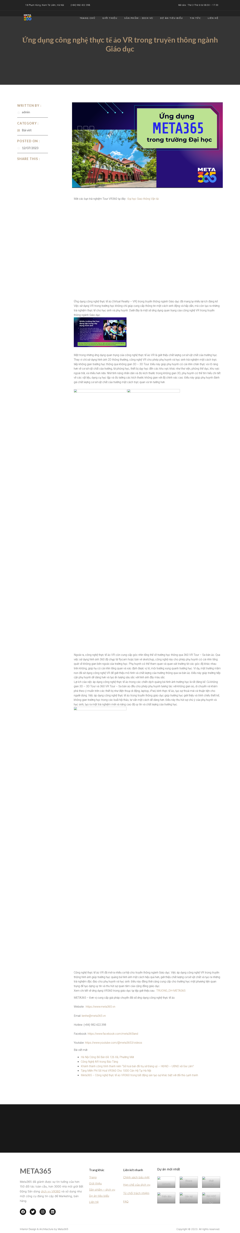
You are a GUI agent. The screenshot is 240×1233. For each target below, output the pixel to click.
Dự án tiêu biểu (171, 18)
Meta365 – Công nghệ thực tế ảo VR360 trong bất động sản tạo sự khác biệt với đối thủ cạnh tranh (139, 1075)
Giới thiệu (109, 18)
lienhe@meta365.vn (94, 1016)
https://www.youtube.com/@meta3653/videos (113, 1043)
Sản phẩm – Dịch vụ (138, 18)
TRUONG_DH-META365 (171, 991)
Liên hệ (213, 18)
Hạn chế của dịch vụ (136, 1184)
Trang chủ (88, 18)
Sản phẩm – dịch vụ (102, 1189)
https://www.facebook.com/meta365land (113, 1034)
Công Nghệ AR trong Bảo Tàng (99, 1062)
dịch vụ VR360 (50, 1191)
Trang (93, 1177)
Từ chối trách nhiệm (136, 1193)
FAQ (125, 1201)
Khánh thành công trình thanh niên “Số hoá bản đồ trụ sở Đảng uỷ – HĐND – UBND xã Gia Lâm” (137, 1066)
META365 (35, 1171)
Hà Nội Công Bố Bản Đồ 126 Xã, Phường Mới (107, 1057)
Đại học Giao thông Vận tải (143, 199)
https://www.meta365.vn (100, 1007)
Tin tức (195, 18)
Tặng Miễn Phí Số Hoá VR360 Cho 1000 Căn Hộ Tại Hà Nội (116, 1071)
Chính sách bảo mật (136, 1177)
